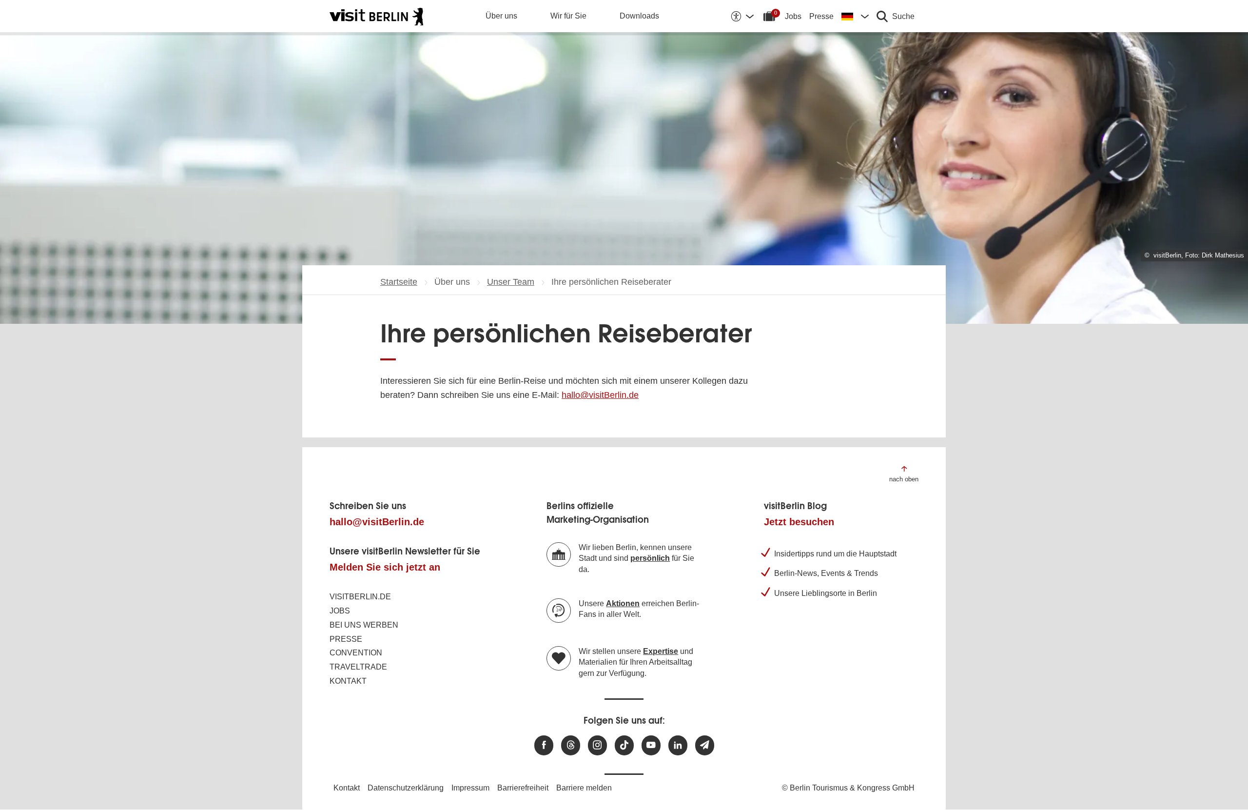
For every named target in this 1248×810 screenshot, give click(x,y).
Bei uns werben (364, 625)
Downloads (639, 16)
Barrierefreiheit (522, 788)
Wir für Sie (568, 16)
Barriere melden (584, 788)
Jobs (793, 16)
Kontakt (348, 681)
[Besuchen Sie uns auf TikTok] (624, 745)
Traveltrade (358, 667)
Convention (356, 653)
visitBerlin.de (360, 597)
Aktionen (623, 603)
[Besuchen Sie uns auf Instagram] (597, 745)
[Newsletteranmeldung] (704, 745)
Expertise (660, 651)
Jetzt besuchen (799, 521)
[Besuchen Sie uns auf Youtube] (651, 745)
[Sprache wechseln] (855, 16)
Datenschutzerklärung (406, 788)
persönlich (650, 558)
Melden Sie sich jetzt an (385, 567)
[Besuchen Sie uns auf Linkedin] (677, 745)
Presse (821, 16)
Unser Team (510, 282)
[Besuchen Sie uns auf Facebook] (543, 745)
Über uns (501, 16)
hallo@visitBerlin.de (600, 395)
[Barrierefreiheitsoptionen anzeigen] (742, 16)
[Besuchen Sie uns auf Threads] (570, 745)
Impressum (470, 788)
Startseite (398, 282)
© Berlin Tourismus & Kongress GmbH (848, 788)
